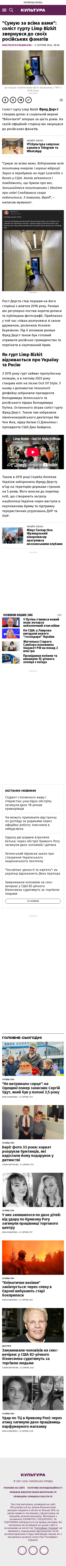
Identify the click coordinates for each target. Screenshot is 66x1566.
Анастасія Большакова (17, 45)
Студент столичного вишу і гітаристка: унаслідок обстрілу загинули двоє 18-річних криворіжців (28, 803)
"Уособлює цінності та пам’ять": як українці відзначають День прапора (32, 872)
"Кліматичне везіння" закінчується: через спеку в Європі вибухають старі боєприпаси (27, 1289)
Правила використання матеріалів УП (33, 1492)
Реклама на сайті (14, 1487)
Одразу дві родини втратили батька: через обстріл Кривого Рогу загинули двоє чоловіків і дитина (32, 841)
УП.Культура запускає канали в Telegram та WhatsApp (43, 147)
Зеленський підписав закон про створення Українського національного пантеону (29, 857)
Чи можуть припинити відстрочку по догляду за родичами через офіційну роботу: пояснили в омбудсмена (31, 823)
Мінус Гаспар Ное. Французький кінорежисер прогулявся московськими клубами (44, 537)
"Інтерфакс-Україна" (46, 1528)
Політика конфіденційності (44, 1487)
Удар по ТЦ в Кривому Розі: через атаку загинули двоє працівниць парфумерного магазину (32, 1422)
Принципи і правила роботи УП (33, 1496)
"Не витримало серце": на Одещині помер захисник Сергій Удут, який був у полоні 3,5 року (31, 1087)
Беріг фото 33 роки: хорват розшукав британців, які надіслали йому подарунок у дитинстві (28, 1153)
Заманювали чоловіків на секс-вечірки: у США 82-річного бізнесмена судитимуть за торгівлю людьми (32, 888)
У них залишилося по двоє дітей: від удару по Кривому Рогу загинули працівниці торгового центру (31, 1221)
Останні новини (20, 791)
